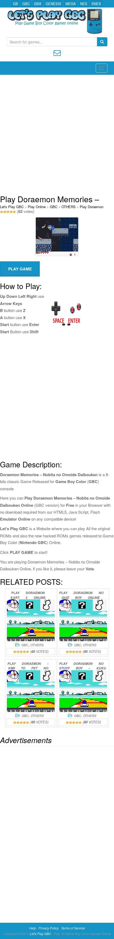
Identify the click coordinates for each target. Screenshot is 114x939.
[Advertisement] (57, 134)
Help (32, 928)
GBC (26, 3)
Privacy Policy (48, 928)
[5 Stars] (14, 211)
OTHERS (69, 206)
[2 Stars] (4, 211)
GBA (37, 3)
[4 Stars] (11, 211)
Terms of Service (73, 928)
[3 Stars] (8, 211)
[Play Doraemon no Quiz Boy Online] (83, 620)
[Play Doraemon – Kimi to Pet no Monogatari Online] (31, 691)
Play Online (37, 206)
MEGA (70, 3)
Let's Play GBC (12, 206)
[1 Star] (1, 211)
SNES (96, 3)
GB (15, 3)
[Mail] (57, 52)
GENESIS (53, 3)
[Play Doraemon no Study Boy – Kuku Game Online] (83, 691)
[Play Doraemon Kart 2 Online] (31, 620)
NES (83, 3)
